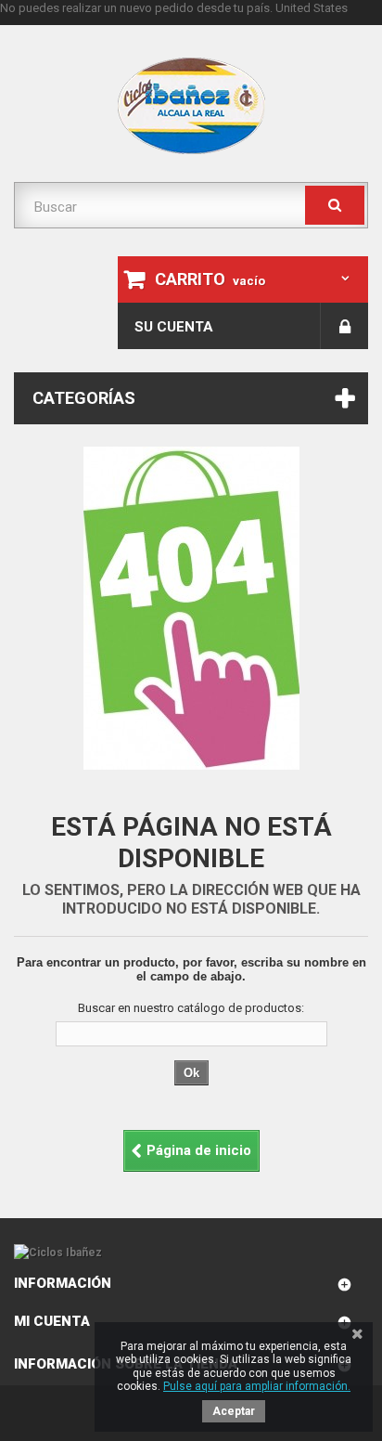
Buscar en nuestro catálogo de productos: (191, 1008)
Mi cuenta (52, 1321)
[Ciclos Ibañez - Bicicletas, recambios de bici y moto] (191, 106)
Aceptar (233, 1411)
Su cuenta (173, 326)
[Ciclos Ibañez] (191, 1253)
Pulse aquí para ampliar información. (256, 1386)
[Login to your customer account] (344, 326)
